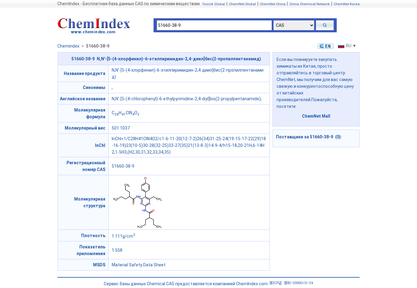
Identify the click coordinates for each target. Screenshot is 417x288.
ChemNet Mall (316, 116)
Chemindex (68, 46)
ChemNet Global (242, 4)
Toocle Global (213, 4)
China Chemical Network (309, 4)
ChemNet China (272, 4)
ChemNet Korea (347, 4)
